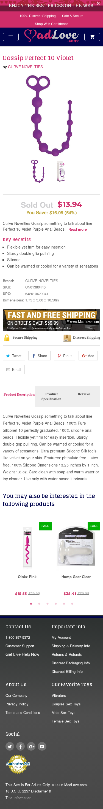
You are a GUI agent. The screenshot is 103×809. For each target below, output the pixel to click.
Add (91, 355)
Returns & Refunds (67, 654)
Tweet (16, 355)
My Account (61, 637)
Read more (77, 229)
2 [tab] (39, 604)
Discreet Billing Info (67, 671)
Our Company (16, 695)
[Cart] (92, 37)
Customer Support (19, 645)
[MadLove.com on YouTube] (42, 746)
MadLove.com (75, 784)
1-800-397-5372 (17, 637)
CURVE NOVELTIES (25, 66)
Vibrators (59, 695)
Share (42, 355)
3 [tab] (47, 604)
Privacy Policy (17, 703)
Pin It (67, 355)
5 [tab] (64, 604)
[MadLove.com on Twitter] (9, 746)
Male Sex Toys (64, 712)
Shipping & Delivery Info (71, 645)
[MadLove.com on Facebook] (20, 746)
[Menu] (11, 37)
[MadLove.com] (51, 40)
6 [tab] (72, 604)
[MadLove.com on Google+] (31, 746)
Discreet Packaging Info (71, 662)
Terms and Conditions (22, 712)
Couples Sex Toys (66, 703)
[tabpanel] (27, 561)
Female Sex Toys (66, 721)
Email (16, 369)
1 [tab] (31, 604)
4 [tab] (56, 604)
